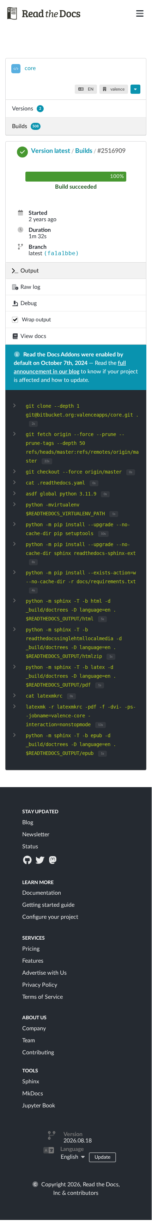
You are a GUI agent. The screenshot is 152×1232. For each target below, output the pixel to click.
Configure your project (50, 917)
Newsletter (35, 834)
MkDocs (32, 1093)
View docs (33, 336)
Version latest (50, 151)
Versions (26, 108)
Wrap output (36, 319)
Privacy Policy (39, 985)
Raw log (30, 287)
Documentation (41, 893)
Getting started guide (48, 905)
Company (34, 1028)
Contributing (38, 1052)
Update (102, 1157)
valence (116, 89)
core (30, 68)
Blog (27, 822)
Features (32, 961)
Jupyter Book (38, 1105)
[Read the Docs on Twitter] (40, 860)
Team (28, 1040)
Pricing (30, 949)
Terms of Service (42, 997)
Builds (25, 126)
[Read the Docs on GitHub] (28, 860)
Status (30, 846)
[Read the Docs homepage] (52, 13)
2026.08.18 (77, 1141)
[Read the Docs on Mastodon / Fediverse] (53, 860)
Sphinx (30, 1081)
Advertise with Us (44, 973)
